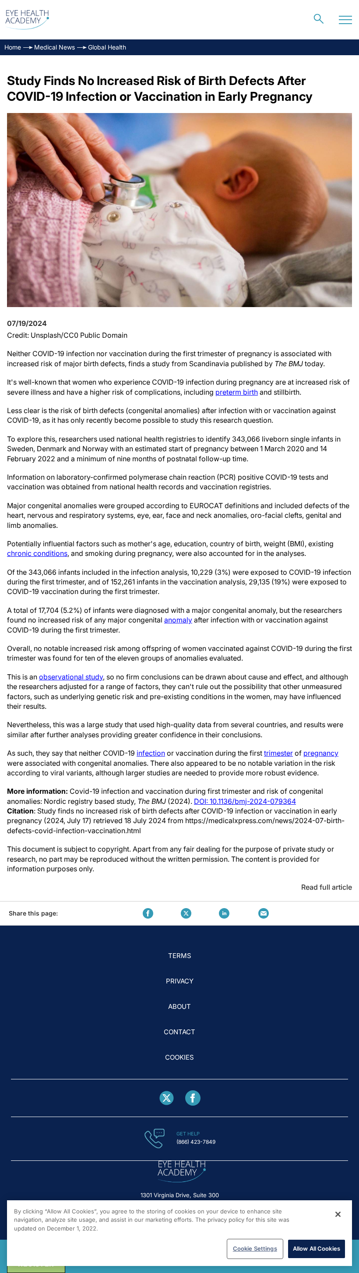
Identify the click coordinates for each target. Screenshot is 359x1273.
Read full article (326, 887)
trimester (278, 753)
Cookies (179, 1057)
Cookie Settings (255, 1248)
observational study (71, 676)
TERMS (179, 955)
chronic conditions (37, 553)
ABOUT (179, 1006)
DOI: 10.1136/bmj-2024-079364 (245, 801)
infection (151, 753)
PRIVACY (180, 981)
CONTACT (179, 1032)
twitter (186, 913)
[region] (179, 1233)
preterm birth (236, 392)
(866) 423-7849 (195, 1142)
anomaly (178, 619)
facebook (148, 913)
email (263, 913)
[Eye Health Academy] (27, 20)
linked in (224, 913)
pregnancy (320, 753)
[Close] (338, 1214)
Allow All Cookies (316, 1248)
